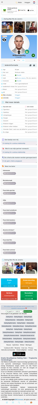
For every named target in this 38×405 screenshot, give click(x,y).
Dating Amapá (28, 316)
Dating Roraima (17, 338)
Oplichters (15, 345)
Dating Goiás (30, 323)
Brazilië (19, 75)
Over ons (24, 348)
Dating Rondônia (7, 338)
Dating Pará (9, 329)
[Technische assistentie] (31, 403)
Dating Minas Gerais (30, 326)
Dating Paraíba (18, 329)
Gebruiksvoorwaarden (8, 350)
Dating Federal (21, 323)
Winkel (22, 345)
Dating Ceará (29, 320)
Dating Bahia (20, 320)
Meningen (29, 345)
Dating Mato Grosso (18, 326)
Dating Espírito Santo (10, 323)
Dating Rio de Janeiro (29, 332)
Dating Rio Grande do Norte (11, 335)
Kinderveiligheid (21, 350)
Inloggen (27, 2)
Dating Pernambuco (8, 332)
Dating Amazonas (10, 320)
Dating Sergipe (19, 341)
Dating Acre (9, 316)
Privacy (30, 348)
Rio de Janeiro (21, 78)
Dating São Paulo (9, 341)
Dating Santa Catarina (29, 338)
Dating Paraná (28, 329)
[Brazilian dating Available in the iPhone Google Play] (19, 353)
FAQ (35, 350)
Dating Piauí (18, 332)
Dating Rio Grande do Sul (27, 335)
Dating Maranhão (6, 326)
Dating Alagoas (18, 316)
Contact (30, 350)
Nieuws (8, 345)
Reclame (17, 348)
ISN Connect (19, 399)
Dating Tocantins (29, 341)
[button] (2, 2)
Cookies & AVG (8, 348)
